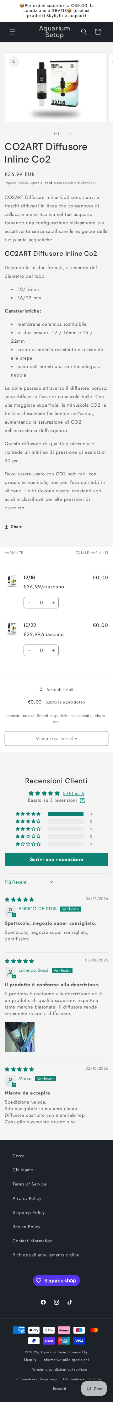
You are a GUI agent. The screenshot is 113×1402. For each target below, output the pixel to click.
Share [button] (17, 526)
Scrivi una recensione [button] (56, 859)
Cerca (19, 1156)
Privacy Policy (27, 1198)
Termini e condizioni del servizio (59, 1369)
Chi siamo (23, 1170)
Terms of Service (30, 1184)
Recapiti (60, 1388)
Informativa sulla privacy (36, 1379)
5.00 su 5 (73, 793)
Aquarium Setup (53, 1352)
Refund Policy (26, 1226)
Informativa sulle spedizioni (66, 1359)
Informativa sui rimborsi (83, 1379)
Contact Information (32, 1241)
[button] (12, 32)
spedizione (63, 716)
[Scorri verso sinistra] (43, 134)
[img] (19, 899)
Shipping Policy (29, 1212)
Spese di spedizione (46, 182)
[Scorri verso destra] (70, 134)
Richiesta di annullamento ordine (46, 1255)
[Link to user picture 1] (20, 1037)
